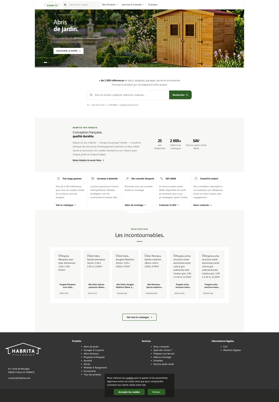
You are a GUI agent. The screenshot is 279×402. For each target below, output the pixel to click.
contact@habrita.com (19, 378)
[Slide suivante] (59, 62)
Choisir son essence (66, 48)
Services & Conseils (132, 4)
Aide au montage (162, 357)
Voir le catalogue (65, 205)
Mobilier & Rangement (95, 367)
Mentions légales (232, 350)
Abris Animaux (91, 353)
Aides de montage (134, 205)
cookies (130, 378)
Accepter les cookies (129, 392)
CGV (225, 346)
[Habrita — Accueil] (52, 4)
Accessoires (90, 371)
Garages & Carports (94, 350)
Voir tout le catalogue (138, 317)
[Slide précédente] (53, 62)
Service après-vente (163, 364)
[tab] (42, 62)
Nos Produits (108, 4)
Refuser (156, 392)
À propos (152, 4)
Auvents (88, 360)
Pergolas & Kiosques (94, 357)
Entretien (158, 360)
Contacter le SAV (167, 205)
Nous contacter (201, 205)
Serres (87, 364)
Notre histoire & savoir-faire (87, 160)
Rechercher (179, 95)
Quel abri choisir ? (162, 350)
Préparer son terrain (163, 353)
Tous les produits (92, 374)
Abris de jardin (91, 346)
